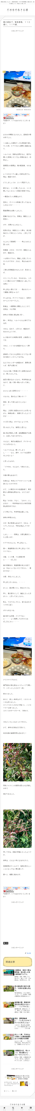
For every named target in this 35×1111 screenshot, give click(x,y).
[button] (30, 586)
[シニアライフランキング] (8, 117)
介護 (6, 943)
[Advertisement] (17, 49)
